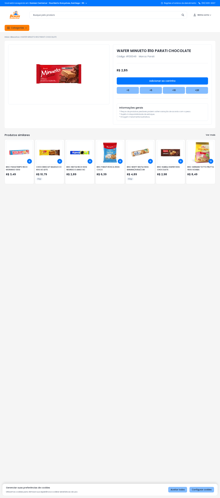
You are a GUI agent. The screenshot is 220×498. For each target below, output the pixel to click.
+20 (197, 90)
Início (7, 37)
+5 (151, 90)
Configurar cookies (202, 489)
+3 (127, 90)
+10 (174, 90)
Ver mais (210, 134)
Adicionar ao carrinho (162, 81)
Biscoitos (15, 37)
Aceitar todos (178, 489)
